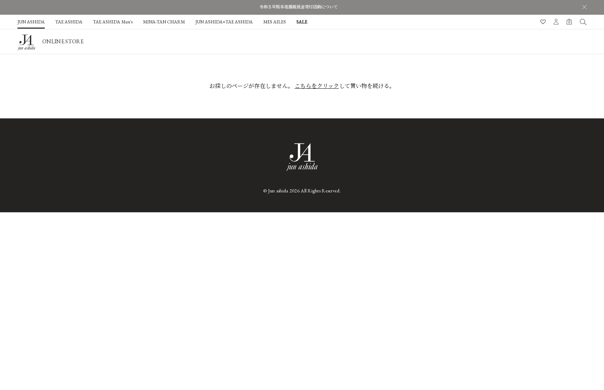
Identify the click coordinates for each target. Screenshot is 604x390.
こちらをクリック (317, 86)
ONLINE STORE (63, 41)
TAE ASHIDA (68, 22)
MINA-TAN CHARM (164, 22)
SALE (301, 22)
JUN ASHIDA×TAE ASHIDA (224, 22)
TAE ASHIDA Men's (112, 22)
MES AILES (274, 22)
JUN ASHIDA (31, 22)
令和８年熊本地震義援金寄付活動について (298, 7)
